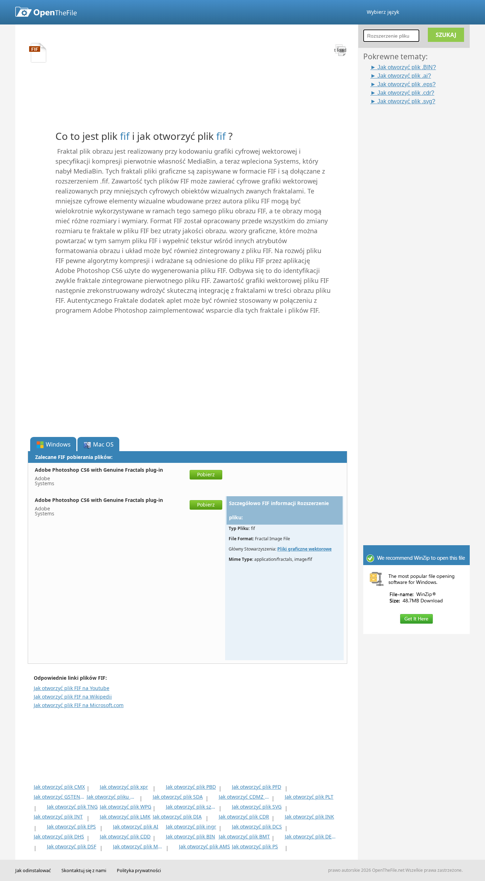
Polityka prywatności (139, 870)
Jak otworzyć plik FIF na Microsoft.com (79, 705)
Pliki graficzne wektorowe (304, 549)
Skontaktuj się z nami (83, 870)
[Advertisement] (420, 211)
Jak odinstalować (33, 870)
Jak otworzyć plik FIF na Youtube (71, 688)
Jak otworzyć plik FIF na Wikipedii (73, 696)
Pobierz (206, 474)
